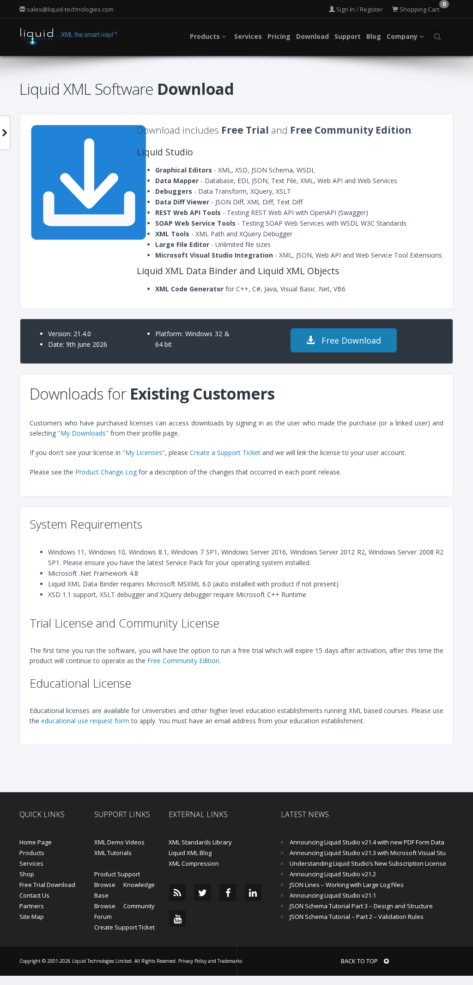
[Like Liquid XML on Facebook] (227, 892)
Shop (26, 874)
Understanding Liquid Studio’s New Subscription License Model (377, 863)
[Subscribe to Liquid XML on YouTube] (177, 918)
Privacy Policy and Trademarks (210, 961)
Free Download (350, 340)
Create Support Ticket (124, 927)
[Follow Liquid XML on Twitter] (202, 892)
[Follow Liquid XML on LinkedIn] (253, 892)
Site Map (31, 916)
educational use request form (85, 720)
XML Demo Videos (119, 842)
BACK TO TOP (360, 961)
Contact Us (34, 895)
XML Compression (194, 863)
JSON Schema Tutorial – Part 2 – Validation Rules (357, 916)
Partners (31, 906)
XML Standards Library (200, 842)
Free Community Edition (183, 660)
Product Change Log (106, 472)
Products (31, 853)
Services (31, 863)
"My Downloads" (83, 433)
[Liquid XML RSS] (177, 892)
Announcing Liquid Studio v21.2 (333, 874)
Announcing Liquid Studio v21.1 (333, 895)
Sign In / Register (359, 9)
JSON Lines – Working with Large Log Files (347, 884)
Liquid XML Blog (190, 853)
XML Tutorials (113, 853)
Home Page (35, 842)
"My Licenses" (143, 452)
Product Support (117, 874)
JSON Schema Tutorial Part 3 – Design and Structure (361, 906)
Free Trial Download (47, 884)
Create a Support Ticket (225, 452)
